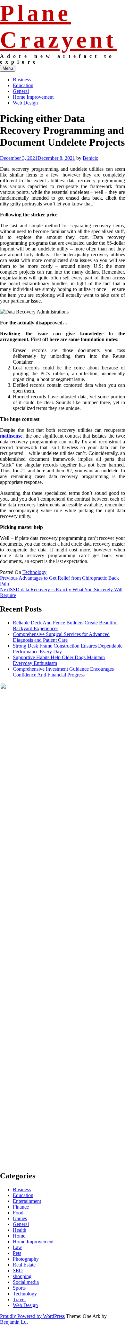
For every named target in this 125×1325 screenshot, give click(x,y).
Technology (34, 572)
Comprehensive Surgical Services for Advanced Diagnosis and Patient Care (61, 637)
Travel (19, 1299)
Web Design (25, 102)
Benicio (90, 158)
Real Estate (24, 1264)
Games (20, 1218)
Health (19, 1230)
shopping (22, 1276)
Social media (26, 1282)
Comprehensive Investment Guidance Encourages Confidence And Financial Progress (63, 671)
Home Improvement (33, 97)
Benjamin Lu (13, 1322)
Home (19, 1236)
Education (23, 85)
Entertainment (27, 1201)
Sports (19, 1288)
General (21, 91)
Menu (8, 68)
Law (17, 1247)
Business (22, 79)
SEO (18, 1270)
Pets (17, 1253)
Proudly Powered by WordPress (32, 1316)
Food (18, 1212)
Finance (21, 1207)
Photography (26, 1259)
